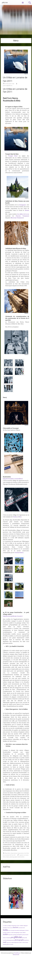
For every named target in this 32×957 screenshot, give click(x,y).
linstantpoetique (16, 932)
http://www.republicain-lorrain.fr (13, 616)
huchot (15, 927)
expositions (5, 927)
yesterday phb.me (6, 944)
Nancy (7, 857)
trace (10, 942)
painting (14, 934)
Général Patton (19, 552)
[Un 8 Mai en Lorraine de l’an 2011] (16, 74)
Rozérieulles (21, 857)
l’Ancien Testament (22, 216)
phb (12, 937)
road (4, 942)
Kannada (13, 930)
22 (3, 925)
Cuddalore (21, 925)
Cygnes (21, 855)
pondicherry (26, 940)
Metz (20, 517)
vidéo (20, 942)
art (7, 925)
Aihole (5, 925)
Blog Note (7, 853)
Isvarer (9, 930)
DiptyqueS (26, 925)
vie (21, 942)
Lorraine (26, 855)
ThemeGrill (16, 954)
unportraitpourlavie (15, 942)
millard (24, 932)
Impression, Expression (17, 853)
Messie (27, 210)
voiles (24, 942)
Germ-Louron (10, 927)
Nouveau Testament (17, 218)
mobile (5, 934)
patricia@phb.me (7, 85)
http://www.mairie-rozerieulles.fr (13, 478)
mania (21, 932)
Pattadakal (8, 937)
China (18, 925)
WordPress (17, 953)
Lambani (8, 932)
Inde (24, 927)
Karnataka (17, 930)
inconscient (20, 927)
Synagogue (22, 205)
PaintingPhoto (19, 934)
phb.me (5, 2)
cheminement (14, 925)
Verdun (15, 517)
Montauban (10, 934)
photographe (13, 857)
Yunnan (11, 944)
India (5, 930)
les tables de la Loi (23, 214)
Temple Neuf (12, 156)
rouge (7, 942)
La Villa (11, 932)
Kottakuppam (22, 930)
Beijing (9, 925)
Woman (26, 942)
